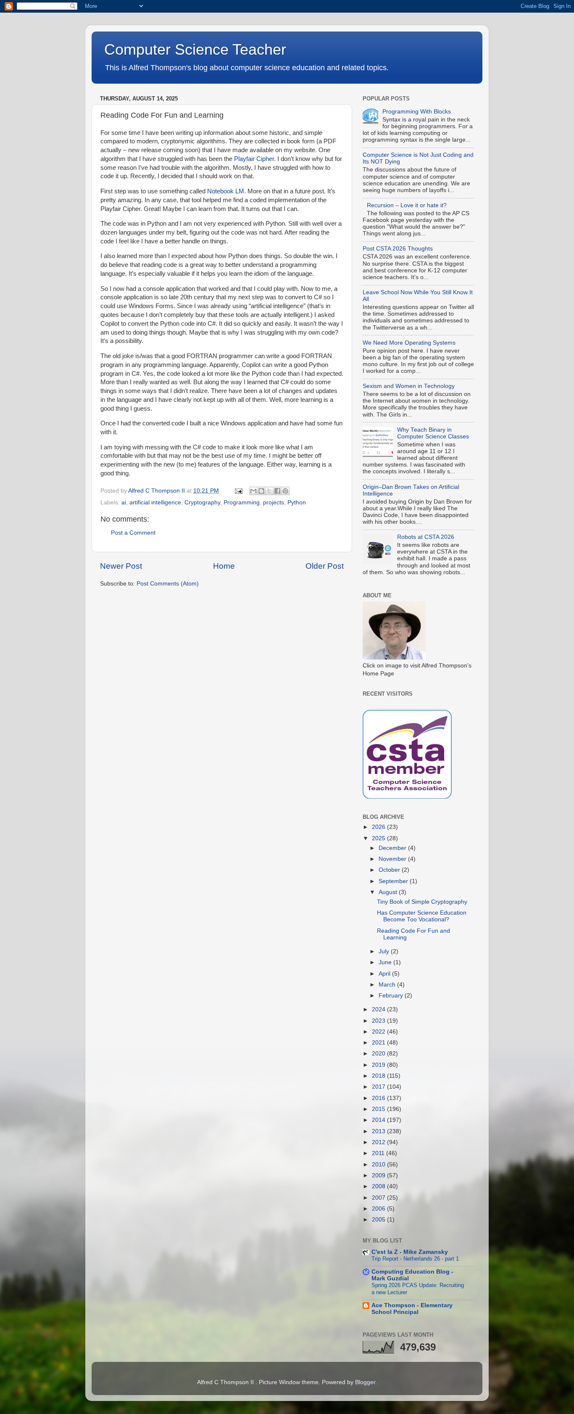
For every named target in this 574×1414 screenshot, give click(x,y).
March (388, 984)
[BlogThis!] (261, 491)
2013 (379, 1131)
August (389, 892)
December (393, 848)
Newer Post (121, 566)
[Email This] (253, 491)
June (386, 962)
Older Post (324, 566)
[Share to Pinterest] (285, 491)
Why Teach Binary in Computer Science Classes (433, 433)
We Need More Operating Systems (409, 343)
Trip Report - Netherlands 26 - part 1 (415, 1259)
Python (296, 502)
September (394, 881)
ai (123, 502)
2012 (379, 1142)
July (385, 951)
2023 (379, 1021)
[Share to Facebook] (277, 491)
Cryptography (202, 502)
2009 (379, 1175)
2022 (379, 1032)
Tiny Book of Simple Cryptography (422, 902)
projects (273, 502)
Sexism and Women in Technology (409, 386)
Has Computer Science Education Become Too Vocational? (421, 916)
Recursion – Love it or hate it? (407, 205)
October (390, 870)
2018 (379, 1076)
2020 (379, 1053)
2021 (379, 1042)
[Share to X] (269, 491)
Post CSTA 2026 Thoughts (398, 248)
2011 (379, 1153)
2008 (379, 1186)
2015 (379, 1109)
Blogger (365, 1382)
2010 (379, 1164)
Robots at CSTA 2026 (425, 537)
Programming (242, 502)
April (385, 974)
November (393, 859)
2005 (379, 1219)
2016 (379, 1098)
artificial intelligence (155, 502)
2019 (379, 1065)
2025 (379, 838)
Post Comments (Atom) (168, 583)
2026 (379, 827)
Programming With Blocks (416, 111)
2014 (379, 1120)
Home (224, 566)
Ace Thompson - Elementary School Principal (412, 1308)
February (392, 995)
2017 (379, 1087)
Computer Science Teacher (195, 49)
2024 (379, 1009)
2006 (379, 1209)
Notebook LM (225, 191)
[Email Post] (238, 491)
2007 (379, 1198)
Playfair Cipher (254, 159)
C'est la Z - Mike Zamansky (409, 1252)
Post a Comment (133, 533)
